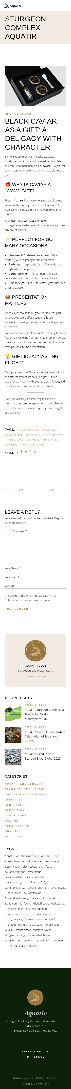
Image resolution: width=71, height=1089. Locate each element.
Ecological (49, 898)
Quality (12, 831)
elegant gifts (33, 435)
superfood (28, 940)
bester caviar (12, 866)
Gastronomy (16, 815)
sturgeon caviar (42, 930)
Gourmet (12, 821)
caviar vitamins (32, 893)
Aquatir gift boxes (28, 429)
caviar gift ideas (14, 435)
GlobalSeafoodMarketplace (49, 903)
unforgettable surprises (33, 444)
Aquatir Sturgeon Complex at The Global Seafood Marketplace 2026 (44, 714)
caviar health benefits (17, 877)
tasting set (11, 444)
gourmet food (16, 909)
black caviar (29, 866)
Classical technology (25, 789)
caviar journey (13, 882)
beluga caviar (49, 429)
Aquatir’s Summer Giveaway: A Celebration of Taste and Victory (45, 736)
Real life (13, 836)
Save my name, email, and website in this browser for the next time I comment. (32, 598)
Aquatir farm (12, 861)
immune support (42, 914)
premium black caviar (31, 924)
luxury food (33, 440)
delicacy (35, 898)
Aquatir (9, 856)
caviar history (40, 877)
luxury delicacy (13, 919)
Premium (10, 924)
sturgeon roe (12, 940)
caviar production (38, 888)
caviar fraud (34, 872)
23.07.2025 (38, 749)
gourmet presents (53, 435)
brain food (45, 866)
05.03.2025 (23, 114)
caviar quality (58, 888)
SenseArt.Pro (41, 1084)
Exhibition (14, 805)
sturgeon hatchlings (38, 935)
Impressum (35, 1057)
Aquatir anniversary (24, 784)
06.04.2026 (38, 705)
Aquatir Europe (50, 856)
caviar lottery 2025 (34, 882)
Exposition (15, 810)
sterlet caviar (23, 930)
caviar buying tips (15, 872)
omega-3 (50, 919)
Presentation (17, 826)
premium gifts (50, 440)
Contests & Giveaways (25, 794)
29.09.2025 (38, 727)
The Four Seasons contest (22, 946)
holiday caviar (16, 440)
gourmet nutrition (36, 909)
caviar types (14, 893)
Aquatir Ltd (28, 1078)
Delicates (14, 799)
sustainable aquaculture (51, 940)
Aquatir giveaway (32, 861)
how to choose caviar (17, 914)
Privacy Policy (35, 1051)
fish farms (25, 903)
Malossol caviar (34, 919)
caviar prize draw (15, 888)
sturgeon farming (15, 935)
